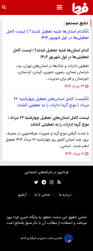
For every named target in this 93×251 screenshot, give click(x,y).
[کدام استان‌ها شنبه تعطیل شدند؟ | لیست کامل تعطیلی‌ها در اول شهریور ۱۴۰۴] (46, 35)
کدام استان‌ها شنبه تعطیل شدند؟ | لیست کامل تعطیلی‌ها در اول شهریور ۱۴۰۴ (51, 54)
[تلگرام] (42, 182)
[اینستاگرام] (50, 182)
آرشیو (22, 195)
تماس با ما (42, 195)
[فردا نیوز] (80, 8)
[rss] (57, 182)
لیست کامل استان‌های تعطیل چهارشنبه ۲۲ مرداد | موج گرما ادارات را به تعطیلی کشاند (48, 121)
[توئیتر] (35, 182)
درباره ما (65, 195)
